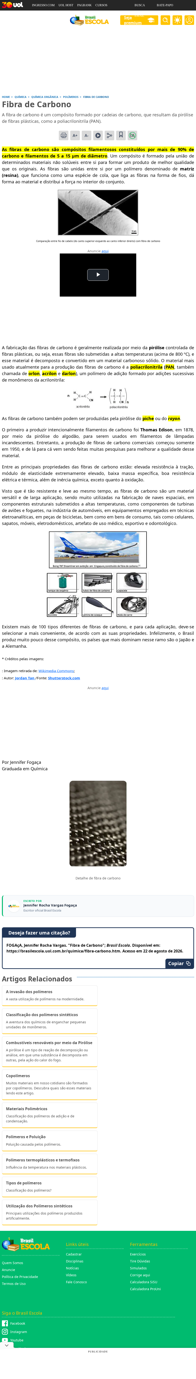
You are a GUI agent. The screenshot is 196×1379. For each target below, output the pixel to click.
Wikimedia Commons (56, 670)
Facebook (17, 1323)
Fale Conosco (76, 1282)
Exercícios (138, 1254)
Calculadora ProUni (145, 1289)
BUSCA (140, 5)
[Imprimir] (63, 135)
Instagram (18, 1331)
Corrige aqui (140, 1275)
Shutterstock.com (64, 677)
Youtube (16, 1340)
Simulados (138, 1268)
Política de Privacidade (20, 1276)
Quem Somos (12, 1263)
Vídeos (71, 1275)
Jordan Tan (25, 677)
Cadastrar (74, 1254)
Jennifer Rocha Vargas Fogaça (50, 905)
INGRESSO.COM (43, 5)
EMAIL (139, 15)
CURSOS (101, 5)
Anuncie (8, 1269)
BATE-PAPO (165, 5)
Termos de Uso (14, 1283)
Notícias (72, 1268)
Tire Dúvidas (140, 1261)
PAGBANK (84, 5)
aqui (105, 251)
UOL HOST (66, 5)
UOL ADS (38, 15)
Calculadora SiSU (143, 1282)
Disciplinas (74, 1261)
